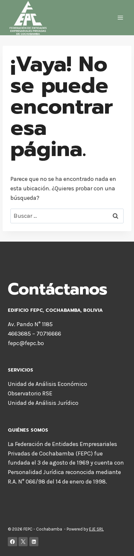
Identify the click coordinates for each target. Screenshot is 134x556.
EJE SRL (96, 529)
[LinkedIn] (34, 542)
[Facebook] (12, 542)
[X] (23, 542)
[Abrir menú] (120, 18)
